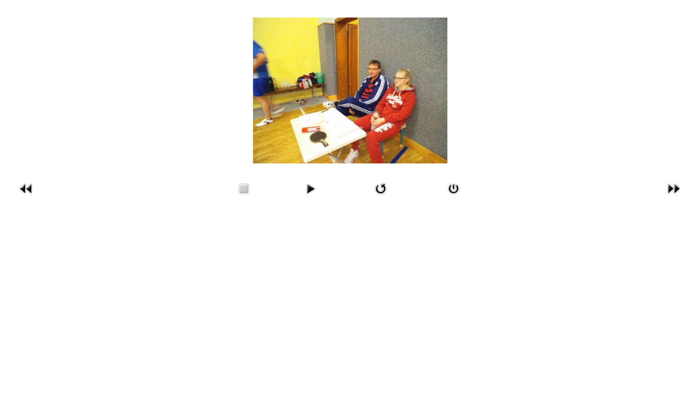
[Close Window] (453, 195)
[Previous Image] (26, 195)
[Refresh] (380, 195)
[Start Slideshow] (310, 195)
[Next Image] (673, 195)
